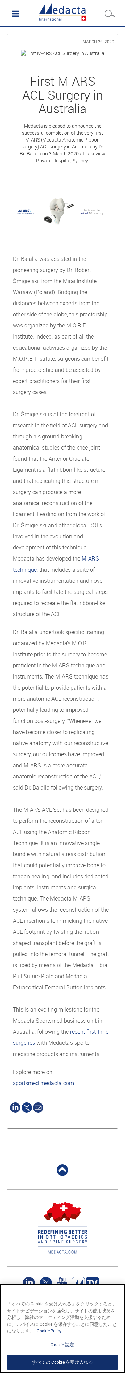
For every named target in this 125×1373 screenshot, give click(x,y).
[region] (62, 1328)
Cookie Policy (49, 1330)
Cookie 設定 (62, 1344)
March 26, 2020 (98, 41)
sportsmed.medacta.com (43, 1083)
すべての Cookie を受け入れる (62, 1362)
